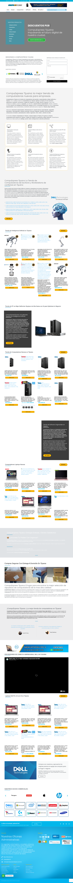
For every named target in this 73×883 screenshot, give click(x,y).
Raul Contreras (53, 632)
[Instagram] (63, 0)
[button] (7, 74)
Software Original (12, 31)
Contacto (42, 776)
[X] (64, 0)
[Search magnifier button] (66, 10)
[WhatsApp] (66, 0)
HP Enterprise (16, 869)
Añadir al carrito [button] (11, 259)
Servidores (11, 36)
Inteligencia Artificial (13, 25)
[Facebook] (61, 0)
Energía (10, 38)
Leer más (28, 287)
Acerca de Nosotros (29, 866)
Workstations (11, 34)
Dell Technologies (17, 866)
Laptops (10, 29)
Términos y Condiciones (30, 872)
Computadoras (12, 27)
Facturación (28, 869)
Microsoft (15, 872)
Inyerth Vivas (26, 633)
